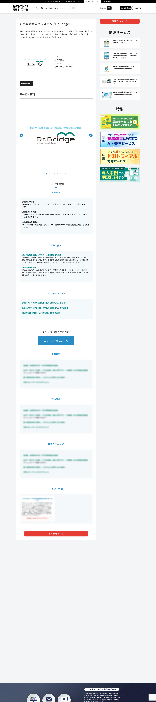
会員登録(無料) (126, 8)
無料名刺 (108, 1)
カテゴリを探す (37, 8)
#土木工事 (59, 67)
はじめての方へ (52, 8)
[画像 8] (65, 173)
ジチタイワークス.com (53, 1)
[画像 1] (46, 173)
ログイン (138, 8)
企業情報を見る (26, 84)
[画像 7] (62, 173)
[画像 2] (49, 173)
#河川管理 (69, 67)
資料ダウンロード (56, 534)
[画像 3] (51, 173)
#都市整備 (59, 60)
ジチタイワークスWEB (73, 1)
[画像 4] (54, 173)
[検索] (109, 8)
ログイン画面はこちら (56, 340)
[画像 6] (60, 173)
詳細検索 (103, 8)
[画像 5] (57, 173)
